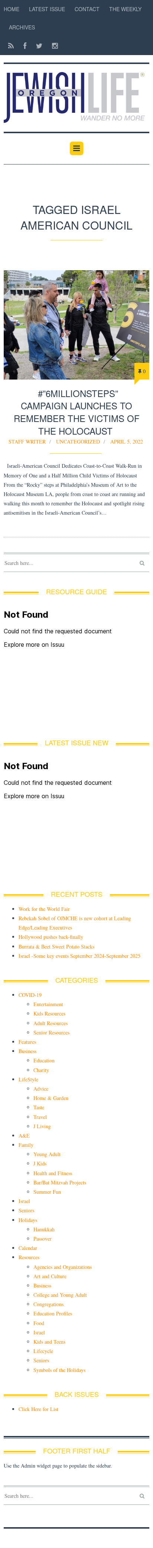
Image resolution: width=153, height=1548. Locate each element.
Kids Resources (49, 1013)
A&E (24, 1135)
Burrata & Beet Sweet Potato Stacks (56, 946)
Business (27, 1051)
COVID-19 (30, 994)
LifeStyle (28, 1079)
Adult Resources (50, 1023)
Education (44, 1060)
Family (26, 1144)
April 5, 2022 (126, 441)
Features (27, 1041)
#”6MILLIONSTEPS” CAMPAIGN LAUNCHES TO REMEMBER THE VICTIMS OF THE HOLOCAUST (77, 412)
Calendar (28, 1247)
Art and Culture (49, 1276)
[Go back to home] (76, 93)
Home (11, 9)
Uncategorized (78, 441)
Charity (41, 1070)
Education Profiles (52, 1313)
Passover (42, 1238)
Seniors (26, 1210)
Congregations (48, 1304)
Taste (38, 1107)
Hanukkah (44, 1229)
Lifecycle (43, 1350)
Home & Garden (50, 1097)
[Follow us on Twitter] (39, 45)
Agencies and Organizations (62, 1266)
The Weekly (125, 9)
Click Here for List (38, 1409)
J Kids (39, 1163)
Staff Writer (27, 441)
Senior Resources (51, 1032)
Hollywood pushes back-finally (51, 936)
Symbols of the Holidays (59, 1369)
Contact (87, 9)
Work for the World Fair (44, 908)
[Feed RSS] (11, 45)
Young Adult (47, 1154)
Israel (24, 1201)
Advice (40, 1088)
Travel (40, 1116)
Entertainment (48, 1004)
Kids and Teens (49, 1341)
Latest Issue (47, 9)
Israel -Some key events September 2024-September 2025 (79, 955)
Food (38, 1323)
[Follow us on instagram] (53, 45)
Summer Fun (47, 1191)
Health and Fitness (52, 1173)
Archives (22, 27)
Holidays (28, 1220)
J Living (42, 1126)
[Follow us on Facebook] (25, 45)
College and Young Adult (60, 1294)
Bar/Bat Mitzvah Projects (59, 1182)
